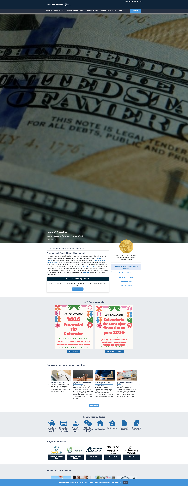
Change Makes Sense (92, 10)
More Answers (94, 405)
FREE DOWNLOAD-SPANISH (114, 352)
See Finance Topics (126, 281)
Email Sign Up (136, 10)
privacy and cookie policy (114, 482)
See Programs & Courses (126, 277)
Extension (68, 6)
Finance (68, 4)
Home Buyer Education (72, 10)
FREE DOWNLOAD (74, 352)
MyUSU (135, 1)
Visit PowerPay (52, 239)
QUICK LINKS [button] (128, 1)
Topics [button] (81, 10)
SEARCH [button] (140, 1)
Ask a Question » (78, 289)
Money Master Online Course (86, 266)
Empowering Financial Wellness (108, 10)
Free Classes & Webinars (126, 273)
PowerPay (49, 10)
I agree (125, 482)
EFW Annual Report (126, 285)
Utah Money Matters (58, 10)
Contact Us (121, 10)
